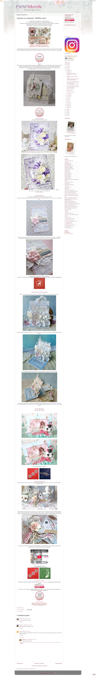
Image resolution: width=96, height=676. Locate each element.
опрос (66, 186)
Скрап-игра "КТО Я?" (68, 213)
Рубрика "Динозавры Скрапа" (70, 197)
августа (68, 96)
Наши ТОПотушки (68, 182)
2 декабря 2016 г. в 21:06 (31, 639)
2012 (67, 113)
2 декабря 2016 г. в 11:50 (25, 631)
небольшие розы (30, 404)
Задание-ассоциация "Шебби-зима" (72, 77)
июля (68, 98)
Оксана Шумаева (29, 482)
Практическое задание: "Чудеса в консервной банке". (73, 83)
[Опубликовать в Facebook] (30, 609)
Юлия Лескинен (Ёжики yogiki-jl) (39, 292)
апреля (68, 102)
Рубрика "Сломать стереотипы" (70, 206)
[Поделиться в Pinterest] (31, 609)
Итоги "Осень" (69, 90)
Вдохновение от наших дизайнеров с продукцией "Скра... (72, 74)
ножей (60, 277)
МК (65, 180)
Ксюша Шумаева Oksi (39, 481)
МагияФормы (67, 176)
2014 (67, 110)
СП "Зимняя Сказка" (68, 219)
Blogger (55, 673)
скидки (66, 211)
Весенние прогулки (68, 166)
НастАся (20, 624)
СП (65, 215)
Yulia (20, 618)
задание (21, 611)
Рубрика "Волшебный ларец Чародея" (72, 195)
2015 (67, 109)
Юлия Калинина (39, 118)
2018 (67, 66)
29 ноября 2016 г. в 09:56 (27, 624)
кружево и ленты (48, 277)
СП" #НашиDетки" (68, 227)
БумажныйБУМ (67, 164)
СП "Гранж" (67, 217)
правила (66, 188)
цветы (43, 277)
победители (67, 187)
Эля (20, 631)
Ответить (21, 621)
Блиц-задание (67, 163)
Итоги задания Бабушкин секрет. (73, 81)
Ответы (21, 637)
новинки (66, 183)
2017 (67, 67)
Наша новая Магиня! (70, 91)
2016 (67, 69)
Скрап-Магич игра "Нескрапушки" (71, 214)
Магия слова (67, 172)
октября (68, 93)
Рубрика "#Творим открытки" (70, 194)
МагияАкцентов (67, 174)
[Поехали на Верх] (94, 675)
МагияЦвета (67, 178)
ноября (68, 71)
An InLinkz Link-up (20, 607)
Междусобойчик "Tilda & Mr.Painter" (71, 179)
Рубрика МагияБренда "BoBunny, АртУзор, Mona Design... (73, 79)
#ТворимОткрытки (68, 160)
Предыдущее (58, 663)
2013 (67, 112)
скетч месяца (67, 209)
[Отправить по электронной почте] (27, 609)
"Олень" (39, 277)
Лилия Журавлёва (39, 409)
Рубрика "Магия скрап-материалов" (71, 203)
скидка (66, 210)
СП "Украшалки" (68, 222)
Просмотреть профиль (69, 233)
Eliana (39, 64)
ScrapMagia (68, 232)
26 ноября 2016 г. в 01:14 (26, 618)
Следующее (20, 663)
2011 (67, 115)
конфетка (66, 171)
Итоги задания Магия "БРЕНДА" (72, 85)
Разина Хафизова (39, 195)
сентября (68, 95)
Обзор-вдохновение (70, 88)
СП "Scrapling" (67, 226)
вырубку (52, 277)
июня (68, 99)
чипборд (37, 192)
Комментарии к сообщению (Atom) (29, 668)
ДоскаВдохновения (68, 168)
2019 (67, 64)
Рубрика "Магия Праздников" (70, 202)
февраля (68, 105)
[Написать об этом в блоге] (28, 609)
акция (66, 162)
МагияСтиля (67, 175)
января (68, 107)
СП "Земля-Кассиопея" (69, 218)
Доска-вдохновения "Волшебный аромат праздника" (73, 87)
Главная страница (39, 663)
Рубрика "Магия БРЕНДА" (69, 201)
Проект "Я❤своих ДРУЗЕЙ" (69, 192)
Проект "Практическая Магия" (70, 191)
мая (67, 101)
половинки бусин (36, 404)
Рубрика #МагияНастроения (70, 207)
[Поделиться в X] (29, 609)
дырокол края (56, 404)
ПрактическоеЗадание (69, 190)
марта (68, 104)
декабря (68, 70)
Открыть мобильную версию (39, 665)
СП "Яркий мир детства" (69, 225)
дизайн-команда (68, 167)
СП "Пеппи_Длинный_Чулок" (70, 221)
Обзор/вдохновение (68, 184)
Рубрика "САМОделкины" (69, 205)
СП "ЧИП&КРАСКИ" (68, 223)
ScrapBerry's (32, 277)
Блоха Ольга (24, 639)
